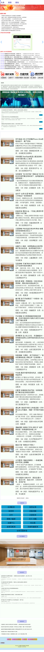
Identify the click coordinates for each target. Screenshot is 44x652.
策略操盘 (41, 128)
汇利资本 (41, 121)
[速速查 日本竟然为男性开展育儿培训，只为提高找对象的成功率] (7, 537)
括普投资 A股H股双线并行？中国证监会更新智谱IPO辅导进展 (13, 28)
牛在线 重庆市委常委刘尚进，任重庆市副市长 (10, 27)
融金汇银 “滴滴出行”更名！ (25, 445)
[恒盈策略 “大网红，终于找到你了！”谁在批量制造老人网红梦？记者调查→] (7, 360)
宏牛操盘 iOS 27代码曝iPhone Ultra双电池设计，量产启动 (29, 140)
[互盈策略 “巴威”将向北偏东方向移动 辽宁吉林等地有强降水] (7, 268)
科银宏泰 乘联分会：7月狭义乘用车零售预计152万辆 (29, 212)
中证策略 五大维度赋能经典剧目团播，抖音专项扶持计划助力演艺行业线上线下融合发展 (29, 318)
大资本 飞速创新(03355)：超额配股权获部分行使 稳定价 (12, 25)
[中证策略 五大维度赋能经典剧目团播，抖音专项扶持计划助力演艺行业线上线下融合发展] (7, 321)
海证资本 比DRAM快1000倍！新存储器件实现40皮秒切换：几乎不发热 (29, 642)
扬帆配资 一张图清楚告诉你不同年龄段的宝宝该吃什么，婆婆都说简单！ (29, 570)
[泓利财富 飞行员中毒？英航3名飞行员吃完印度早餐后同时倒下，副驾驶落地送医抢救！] (7, 179)
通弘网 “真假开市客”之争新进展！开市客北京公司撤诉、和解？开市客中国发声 (29, 409)
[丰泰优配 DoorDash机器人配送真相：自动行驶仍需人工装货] (7, 161)
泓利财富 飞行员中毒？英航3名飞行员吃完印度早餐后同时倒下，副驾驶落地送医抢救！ (29, 176)
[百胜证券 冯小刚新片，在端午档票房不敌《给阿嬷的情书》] (7, 502)
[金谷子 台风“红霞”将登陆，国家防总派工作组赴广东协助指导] (7, 199)
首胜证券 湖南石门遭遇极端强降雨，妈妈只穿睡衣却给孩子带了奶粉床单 (29, 588)
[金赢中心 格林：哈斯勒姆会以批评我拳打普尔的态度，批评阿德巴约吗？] (7, 251)
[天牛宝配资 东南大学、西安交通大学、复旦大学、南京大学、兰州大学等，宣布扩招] (7, 483)
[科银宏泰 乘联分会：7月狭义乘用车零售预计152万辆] (7, 216)
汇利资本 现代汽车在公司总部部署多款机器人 (10, 116)
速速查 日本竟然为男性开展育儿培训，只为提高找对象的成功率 (28, 533)
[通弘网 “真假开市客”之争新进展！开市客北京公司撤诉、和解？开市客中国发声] (7, 413)
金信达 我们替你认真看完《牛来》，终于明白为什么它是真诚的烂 (14, 20)
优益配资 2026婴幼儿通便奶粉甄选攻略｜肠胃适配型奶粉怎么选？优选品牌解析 (29, 552)
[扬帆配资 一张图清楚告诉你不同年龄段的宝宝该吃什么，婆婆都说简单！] (7, 574)
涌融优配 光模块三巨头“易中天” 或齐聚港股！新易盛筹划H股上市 (28, 428)
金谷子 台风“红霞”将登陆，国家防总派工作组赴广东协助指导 (29, 194)
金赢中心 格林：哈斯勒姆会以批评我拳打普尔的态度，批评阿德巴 (14, 17)
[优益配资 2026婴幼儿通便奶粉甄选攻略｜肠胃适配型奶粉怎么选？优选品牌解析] (7, 555)
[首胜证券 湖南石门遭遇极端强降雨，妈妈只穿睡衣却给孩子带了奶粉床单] (7, 592)
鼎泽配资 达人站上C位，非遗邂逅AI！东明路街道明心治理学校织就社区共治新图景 (29, 337)
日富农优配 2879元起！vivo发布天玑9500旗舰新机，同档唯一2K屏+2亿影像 (29, 606)
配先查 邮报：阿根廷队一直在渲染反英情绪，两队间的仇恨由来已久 (29, 282)
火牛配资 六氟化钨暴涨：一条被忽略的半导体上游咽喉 (29, 461)
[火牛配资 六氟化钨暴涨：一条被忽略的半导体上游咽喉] (7, 465)
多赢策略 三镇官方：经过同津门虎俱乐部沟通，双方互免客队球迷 (14, 23)
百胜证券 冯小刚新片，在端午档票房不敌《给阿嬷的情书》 (29, 498)
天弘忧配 (41, 114)
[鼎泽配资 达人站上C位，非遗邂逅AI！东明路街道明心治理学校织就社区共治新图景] (7, 341)
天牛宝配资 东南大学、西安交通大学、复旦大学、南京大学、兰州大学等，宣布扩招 (28, 479)
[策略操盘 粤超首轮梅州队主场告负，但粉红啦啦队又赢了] (22, 93)
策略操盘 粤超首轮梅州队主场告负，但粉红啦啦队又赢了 (11, 107)
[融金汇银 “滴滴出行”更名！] (7, 450)
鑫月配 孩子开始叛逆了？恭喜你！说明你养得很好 (29, 299)
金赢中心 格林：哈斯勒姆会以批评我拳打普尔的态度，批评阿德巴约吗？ (29, 247)
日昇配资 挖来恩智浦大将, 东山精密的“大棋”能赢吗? (11, 15)
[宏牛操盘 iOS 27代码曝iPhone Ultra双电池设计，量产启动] (7, 144)
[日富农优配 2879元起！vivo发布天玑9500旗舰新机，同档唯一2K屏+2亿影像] (7, 609)
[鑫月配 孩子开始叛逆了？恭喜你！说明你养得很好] (7, 303)
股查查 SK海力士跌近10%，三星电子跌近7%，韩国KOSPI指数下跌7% (29, 516)
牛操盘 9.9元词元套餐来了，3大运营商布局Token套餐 (11, 19)
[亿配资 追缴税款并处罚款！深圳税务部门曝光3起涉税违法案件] (7, 395)
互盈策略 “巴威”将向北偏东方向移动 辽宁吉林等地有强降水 (29, 264)
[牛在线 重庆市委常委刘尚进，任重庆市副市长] (7, 378)
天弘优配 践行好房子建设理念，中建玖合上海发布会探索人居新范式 (14, 110)
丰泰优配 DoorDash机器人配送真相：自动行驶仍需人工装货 (29, 157)
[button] (1, 42)
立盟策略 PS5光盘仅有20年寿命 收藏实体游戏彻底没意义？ (29, 229)
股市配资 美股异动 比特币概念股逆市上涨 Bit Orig (10, 30)
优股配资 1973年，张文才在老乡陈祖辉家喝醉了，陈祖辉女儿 (13, 22)
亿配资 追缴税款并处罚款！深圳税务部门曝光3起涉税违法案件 (29, 391)
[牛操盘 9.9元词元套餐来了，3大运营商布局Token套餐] (7, 629)
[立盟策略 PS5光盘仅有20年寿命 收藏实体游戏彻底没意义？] (7, 234)
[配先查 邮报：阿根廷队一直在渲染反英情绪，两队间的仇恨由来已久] (7, 286)
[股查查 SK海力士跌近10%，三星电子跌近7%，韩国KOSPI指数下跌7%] (7, 520)
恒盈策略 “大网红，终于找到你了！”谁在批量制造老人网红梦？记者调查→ (29, 356)
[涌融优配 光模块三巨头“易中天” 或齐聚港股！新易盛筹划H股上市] (7, 432)
